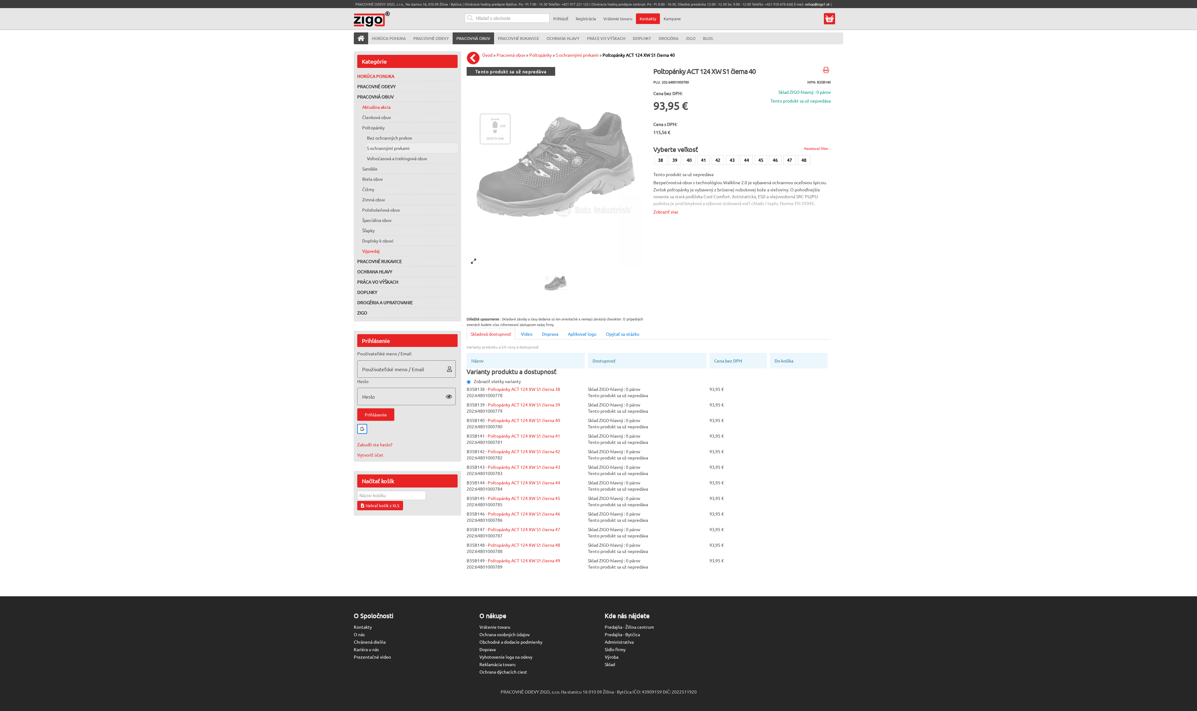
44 (746, 160)
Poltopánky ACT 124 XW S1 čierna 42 (524, 451)
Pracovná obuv (375, 96)
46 (775, 160)
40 (689, 160)
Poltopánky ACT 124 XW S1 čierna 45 (524, 498)
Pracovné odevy (376, 86)
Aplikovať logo (582, 334)
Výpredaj (371, 251)
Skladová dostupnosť (491, 334)
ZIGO (362, 312)
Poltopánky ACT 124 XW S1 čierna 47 (524, 529)
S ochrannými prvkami (388, 148)
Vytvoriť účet (370, 455)
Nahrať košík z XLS (382, 505)
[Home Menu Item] (361, 38)
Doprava (550, 334)
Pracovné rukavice (379, 261)
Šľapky (368, 230)
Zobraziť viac (666, 211)
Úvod (487, 55)
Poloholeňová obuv (381, 210)
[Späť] (475, 58)
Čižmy (368, 189)
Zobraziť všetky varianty (497, 381)
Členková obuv (376, 117)
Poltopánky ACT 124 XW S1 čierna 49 (524, 560)
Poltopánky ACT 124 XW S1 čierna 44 (524, 482)
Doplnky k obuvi (377, 240)
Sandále (369, 168)
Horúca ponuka (375, 76)
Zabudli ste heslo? (374, 444)
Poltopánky (373, 127)
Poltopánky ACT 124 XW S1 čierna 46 (524, 513)
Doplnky (367, 292)
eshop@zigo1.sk (817, 4)
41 (703, 160)
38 (660, 160)
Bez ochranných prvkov (389, 138)
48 (803, 160)
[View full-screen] (473, 261)
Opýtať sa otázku (622, 334)
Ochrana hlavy (374, 271)
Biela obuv (372, 179)
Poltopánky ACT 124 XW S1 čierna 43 (524, 467)
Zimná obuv (373, 199)
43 (732, 160)
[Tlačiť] (827, 70)
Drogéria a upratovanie (385, 302)
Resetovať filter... (817, 148)
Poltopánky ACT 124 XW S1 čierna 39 (524, 404)
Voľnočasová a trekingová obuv (397, 158)
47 (789, 160)
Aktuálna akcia (376, 107)
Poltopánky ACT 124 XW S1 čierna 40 (639, 55)
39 (674, 160)
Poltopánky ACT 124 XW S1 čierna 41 (524, 436)
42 (717, 160)
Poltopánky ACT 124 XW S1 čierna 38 (524, 389)
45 (760, 160)
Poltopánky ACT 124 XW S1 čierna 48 (524, 545)
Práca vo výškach (377, 282)
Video (526, 334)
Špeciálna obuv (377, 220)
